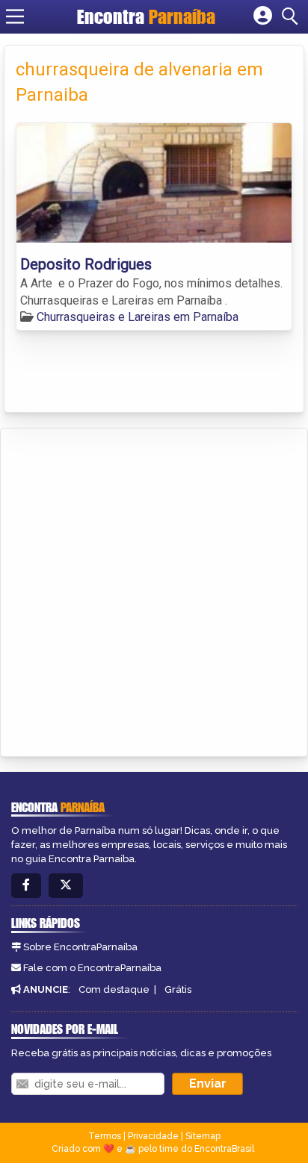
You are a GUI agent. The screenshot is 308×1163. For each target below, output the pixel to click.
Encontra (146, 16)
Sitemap (203, 1136)
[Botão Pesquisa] (292, 16)
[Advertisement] (154, 589)
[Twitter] (66, 885)
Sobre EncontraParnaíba (80, 946)
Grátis (177, 989)
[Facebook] (26, 885)
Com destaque (114, 989)
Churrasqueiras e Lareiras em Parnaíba (137, 317)
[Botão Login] (262, 16)
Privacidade (153, 1136)
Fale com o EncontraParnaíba (92, 967)
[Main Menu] (15, 16)
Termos (104, 1136)
